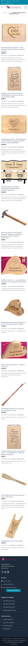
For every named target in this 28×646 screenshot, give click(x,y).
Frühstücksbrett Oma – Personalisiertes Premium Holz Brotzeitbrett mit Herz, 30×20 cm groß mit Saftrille (13, 140)
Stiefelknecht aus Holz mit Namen (12, 541)
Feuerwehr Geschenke (8, 622)
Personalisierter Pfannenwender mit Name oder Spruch (12, 496)
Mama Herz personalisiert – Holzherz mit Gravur (13, 365)
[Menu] (2, 7)
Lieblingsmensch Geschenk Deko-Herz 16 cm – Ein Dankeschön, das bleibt (13, 323)
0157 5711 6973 (7, 581)
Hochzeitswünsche (7, 625)
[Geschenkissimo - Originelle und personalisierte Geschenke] (14, 7)
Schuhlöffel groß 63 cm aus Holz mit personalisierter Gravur (12, 409)
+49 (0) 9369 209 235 (8, 584)
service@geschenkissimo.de (9, 587)
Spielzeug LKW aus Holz (9, 604)
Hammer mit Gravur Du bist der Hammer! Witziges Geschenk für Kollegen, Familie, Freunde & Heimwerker (11, 235)
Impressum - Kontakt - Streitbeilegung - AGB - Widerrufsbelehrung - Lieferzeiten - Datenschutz (15, 642)
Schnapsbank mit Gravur (9, 607)
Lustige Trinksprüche (8, 619)
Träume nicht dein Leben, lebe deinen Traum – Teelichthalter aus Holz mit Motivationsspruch (13, 452)
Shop (9, 12)
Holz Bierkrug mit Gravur (9, 601)
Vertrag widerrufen (13, 590)
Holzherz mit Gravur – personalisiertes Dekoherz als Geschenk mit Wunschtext (13, 281)
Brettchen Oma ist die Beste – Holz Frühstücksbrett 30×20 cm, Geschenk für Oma (13, 49)
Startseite (5, 12)
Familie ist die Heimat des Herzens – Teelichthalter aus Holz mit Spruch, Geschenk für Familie (12, 95)
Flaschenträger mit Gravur (9, 610)
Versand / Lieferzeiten (17, 55)
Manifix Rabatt (6, 629)
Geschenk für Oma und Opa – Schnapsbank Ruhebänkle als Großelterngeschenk (10, 188)
